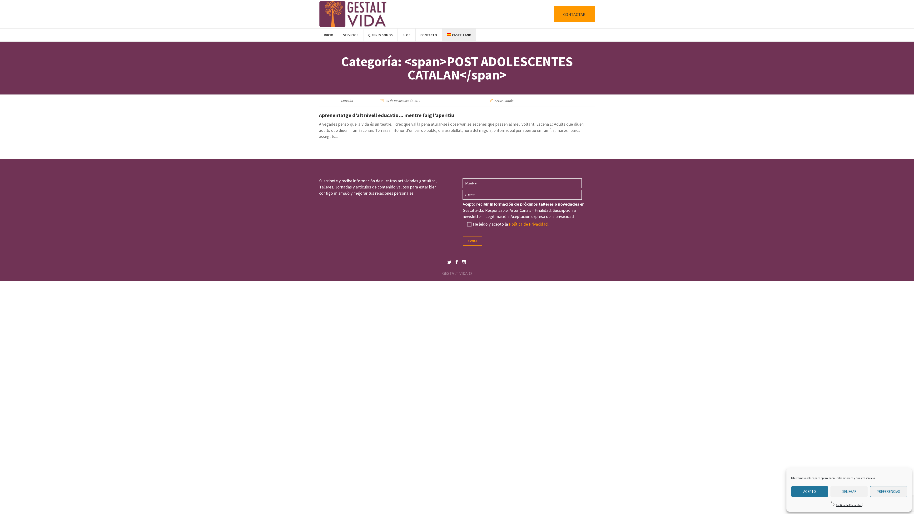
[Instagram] (463, 262)
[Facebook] (456, 262)
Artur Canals (504, 101)
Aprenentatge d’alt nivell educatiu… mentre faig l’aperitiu (386, 115)
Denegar (849, 491)
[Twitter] (449, 262)
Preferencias (888, 491)
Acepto (809, 491)
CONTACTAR (574, 14)
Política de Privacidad (849, 505)
